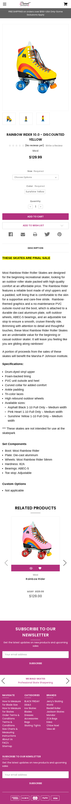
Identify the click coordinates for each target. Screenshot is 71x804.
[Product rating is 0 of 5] (17, 145)
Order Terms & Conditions (10, 716)
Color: (35, 186)
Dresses (28, 715)
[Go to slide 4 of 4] (6, 562)
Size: (35, 171)
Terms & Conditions (8, 723)
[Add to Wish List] (40, 568)
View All (51, 729)
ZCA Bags (52, 718)
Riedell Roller (54, 708)
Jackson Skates (55, 711)
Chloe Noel (53, 725)
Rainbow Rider (35, 579)
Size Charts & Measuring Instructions (10, 732)
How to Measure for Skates (11, 710)
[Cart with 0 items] (65, 4)
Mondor (51, 715)
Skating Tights (32, 725)
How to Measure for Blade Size (11, 703)
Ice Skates (30, 708)
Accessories (31, 718)
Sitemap (7, 746)
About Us (7, 739)
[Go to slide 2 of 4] (65, 562)
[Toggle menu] (4, 4)
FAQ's (5, 742)
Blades (28, 711)
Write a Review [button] (54, 145)
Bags (27, 722)
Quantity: (35, 201)
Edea (49, 722)
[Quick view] (31, 568)
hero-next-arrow (67, 681)
